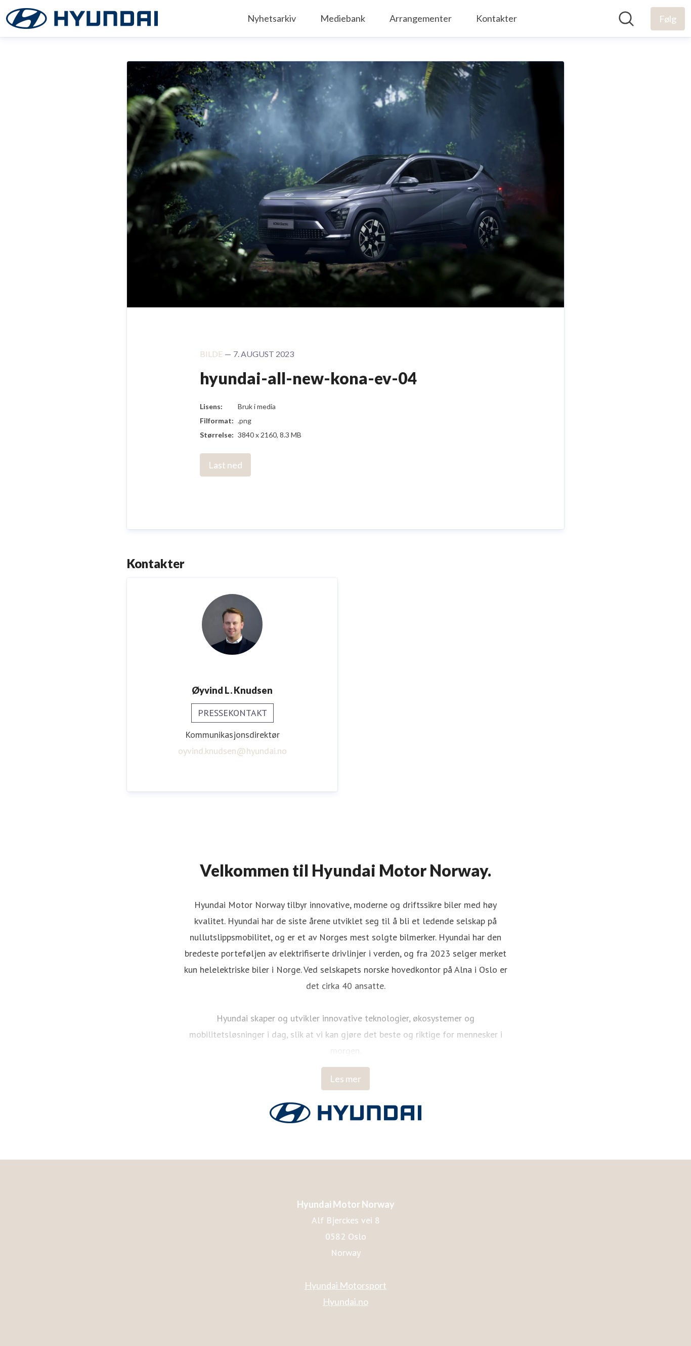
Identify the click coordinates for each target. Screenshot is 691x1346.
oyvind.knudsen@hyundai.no (232, 751)
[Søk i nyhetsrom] (626, 19)
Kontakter (496, 18)
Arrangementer (421, 18)
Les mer (345, 1078)
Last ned (225, 464)
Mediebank (342, 18)
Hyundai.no (345, 1301)
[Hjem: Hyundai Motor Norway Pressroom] (82, 18)
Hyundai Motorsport (345, 1285)
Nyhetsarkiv (271, 18)
